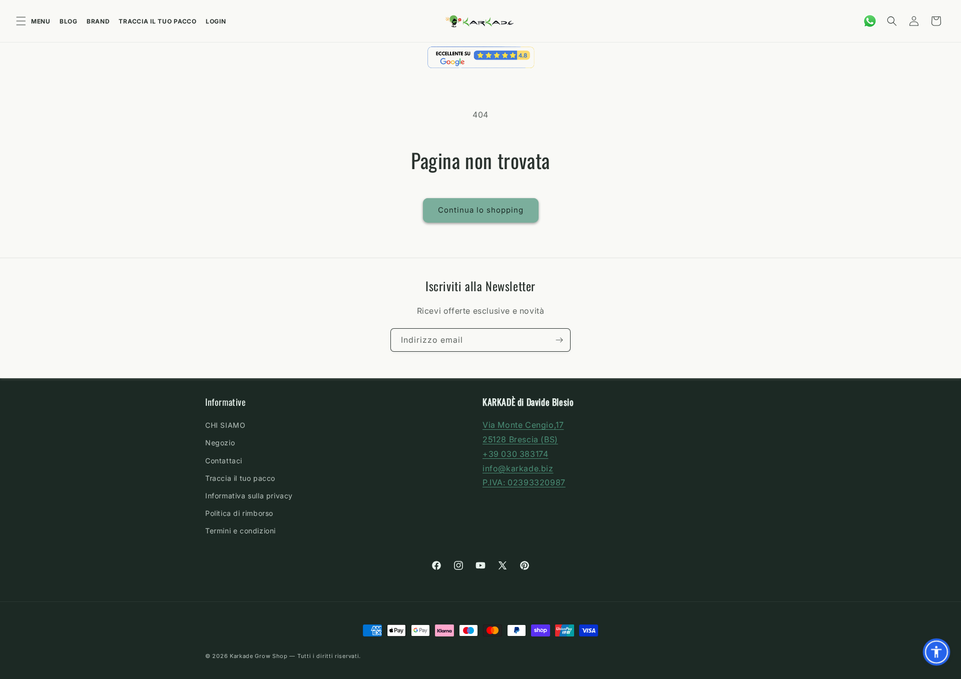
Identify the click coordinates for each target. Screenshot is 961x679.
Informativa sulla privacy (249, 495)
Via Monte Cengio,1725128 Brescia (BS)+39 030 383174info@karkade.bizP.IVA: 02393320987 (524, 453)
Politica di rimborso (239, 513)
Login (216, 21)
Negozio (220, 442)
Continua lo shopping (481, 210)
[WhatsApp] (870, 21)
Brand (98, 21)
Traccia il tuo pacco (157, 21)
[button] (892, 21)
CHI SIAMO (225, 425)
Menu (41, 21)
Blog (69, 21)
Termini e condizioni (240, 530)
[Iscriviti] (559, 340)
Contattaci (223, 460)
